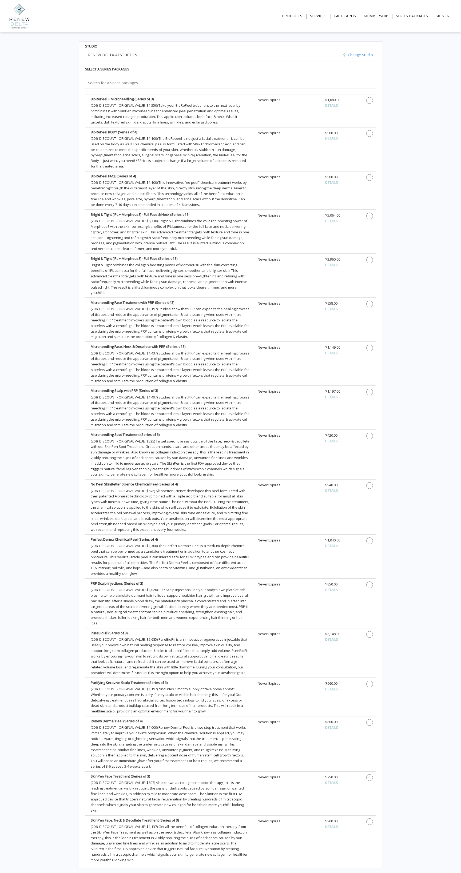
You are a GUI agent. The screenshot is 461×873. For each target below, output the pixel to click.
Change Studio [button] (360, 54)
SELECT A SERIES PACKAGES (107, 69)
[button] (170, 111)
